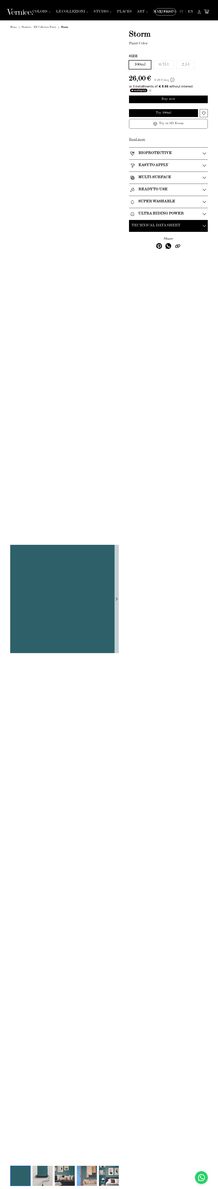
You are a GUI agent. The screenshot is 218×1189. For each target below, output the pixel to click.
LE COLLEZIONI (70, 12)
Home (13, 27)
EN (190, 12)
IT (181, 12)
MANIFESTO (164, 12)
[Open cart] (206, 11)
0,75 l (164, 65)
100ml (140, 65)
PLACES (124, 12)
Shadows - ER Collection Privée (39, 27)
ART (141, 12)
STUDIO (101, 12)
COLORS (40, 12)
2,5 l (185, 65)
